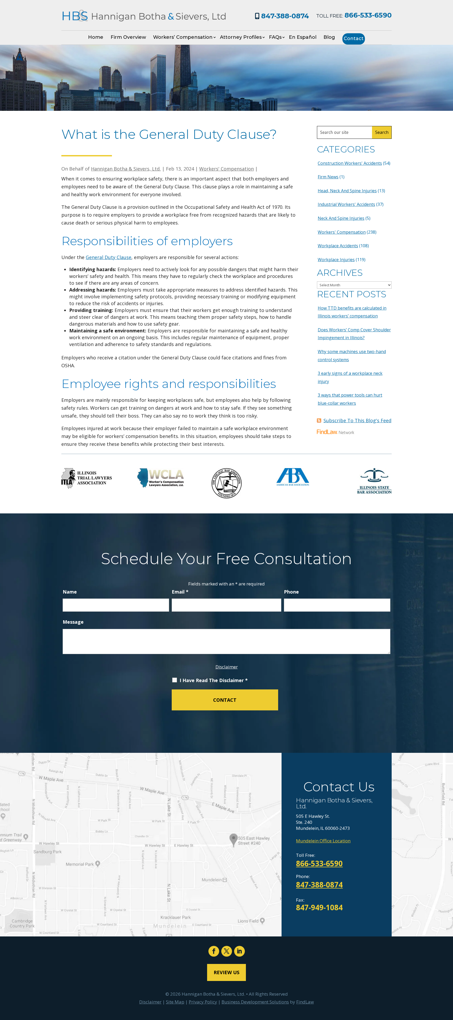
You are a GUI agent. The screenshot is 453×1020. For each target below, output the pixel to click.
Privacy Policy (203, 1002)
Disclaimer (226, 667)
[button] (448, 982)
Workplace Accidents (338, 246)
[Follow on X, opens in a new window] (226, 951)
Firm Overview (128, 37)
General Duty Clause (108, 257)
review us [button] (226, 972)
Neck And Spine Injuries (341, 218)
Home (95, 37)
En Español (302, 37)
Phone (291, 592)
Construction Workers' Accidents (350, 163)
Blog (329, 37)
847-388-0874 (285, 16)
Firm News (328, 177)
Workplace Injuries (336, 259)
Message (73, 622)
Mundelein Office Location (323, 841)
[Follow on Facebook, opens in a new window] (213, 951)
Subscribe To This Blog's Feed (357, 420)
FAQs (275, 37)
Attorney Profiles (241, 37)
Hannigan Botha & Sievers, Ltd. (126, 169)
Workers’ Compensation (183, 37)
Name (70, 592)
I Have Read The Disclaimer (214, 680)
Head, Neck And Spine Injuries (347, 191)
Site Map (175, 1002)
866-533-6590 (368, 15)
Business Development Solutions (255, 1002)
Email (180, 592)
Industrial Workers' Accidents (346, 204)
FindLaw (305, 1002)
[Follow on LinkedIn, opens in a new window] (239, 951)
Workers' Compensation (226, 169)
